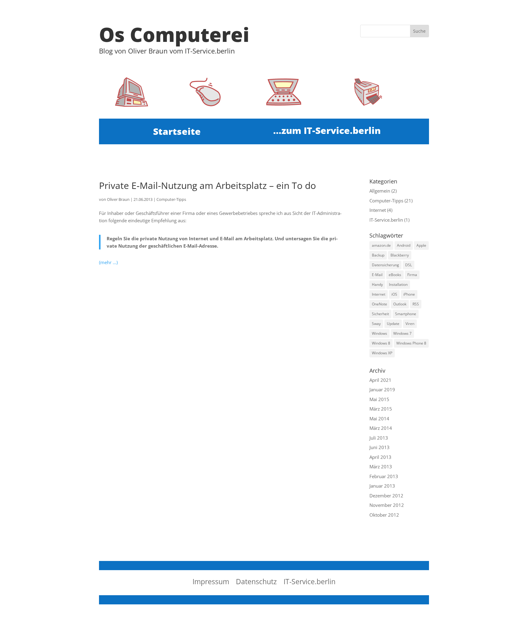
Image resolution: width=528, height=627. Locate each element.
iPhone (409, 294)
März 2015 (380, 409)
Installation (398, 284)
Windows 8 (381, 343)
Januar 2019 (382, 389)
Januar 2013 (382, 486)
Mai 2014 (379, 418)
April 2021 (380, 380)
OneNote (379, 304)
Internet (377, 210)
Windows (379, 333)
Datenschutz (256, 582)
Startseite (177, 132)
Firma (412, 274)
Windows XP (382, 353)
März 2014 (380, 428)
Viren (409, 323)
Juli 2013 (378, 438)
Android (403, 245)
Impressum (211, 582)
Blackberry (400, 255)
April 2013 (380, 457)
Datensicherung (385, 264)
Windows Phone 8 (411, 343)
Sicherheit (380, 313)
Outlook (399, 304)
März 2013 (380, 466)
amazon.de (381, 245)
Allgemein (379, 191)
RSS (416, 304)
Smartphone (405, 313)
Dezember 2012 (386, 495)
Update (393, 323)
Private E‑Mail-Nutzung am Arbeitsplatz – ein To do (207, 185)
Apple (421, 245)
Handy (377, 284)
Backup (378, 255)
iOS (394, 294)
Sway (376, 323)
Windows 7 (402, 333)
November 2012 (386, 505)
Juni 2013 (379, 447)
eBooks (395, 274)
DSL (408, 264)
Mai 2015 (379, 399)
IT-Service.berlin (386, 220)
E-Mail (377, 274)
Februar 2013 (383, 476)
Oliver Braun (118, 199)
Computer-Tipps (171, 199)
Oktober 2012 (384, 515)
